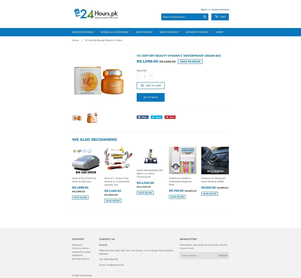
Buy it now (151, 97)
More (219, 32)
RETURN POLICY (80, 259)
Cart (222, 16)
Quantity (141, 70)
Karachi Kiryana (82, 32)
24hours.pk (85, 275)
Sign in (204, 9)
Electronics (144, 32)
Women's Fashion (197, 32)
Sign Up (223, 255)
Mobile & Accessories (115, 32)
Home (75, 40)
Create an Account (220, 9)
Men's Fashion (169, 32)
